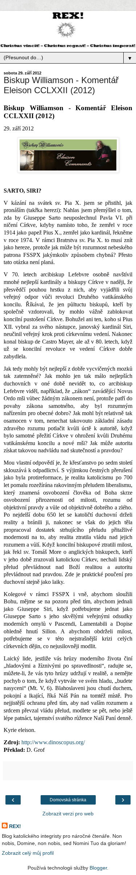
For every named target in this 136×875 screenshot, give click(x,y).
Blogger (98, 868)
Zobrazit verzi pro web (68, 813)
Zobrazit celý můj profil (28, 853)
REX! (15, 826)
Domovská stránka (68, 799)
